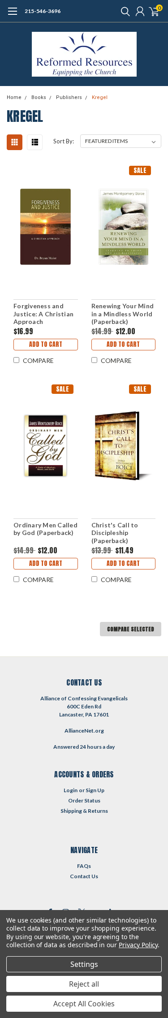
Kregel (100, 97)
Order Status (84, 800)
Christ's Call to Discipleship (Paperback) (114, 532)
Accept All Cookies (84, 1004)
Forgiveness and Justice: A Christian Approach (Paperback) (43, 314)
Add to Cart (45, 344)
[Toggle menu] (12, 15)
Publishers (69, 97)
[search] (123, 11)
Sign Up (95, 790)
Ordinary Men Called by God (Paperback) (45, 529)
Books (38, 97)
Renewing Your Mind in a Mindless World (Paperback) (122, 313)
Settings (84, 964)
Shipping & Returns (84, 810)
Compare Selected (130, 629)
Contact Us (84, 876)
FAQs (84, 866)
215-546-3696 (42, 11)
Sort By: (63, 141)
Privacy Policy (138, 944)
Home (14, 97)
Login (71, 790)
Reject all (84, 984)
